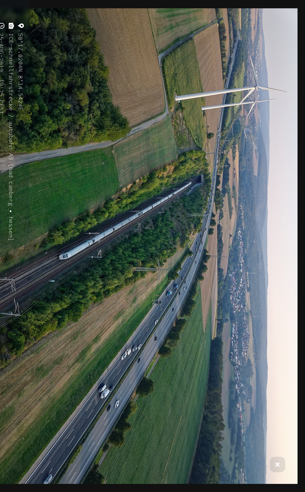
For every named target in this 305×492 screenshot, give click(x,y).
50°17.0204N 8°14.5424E (20, 70)
